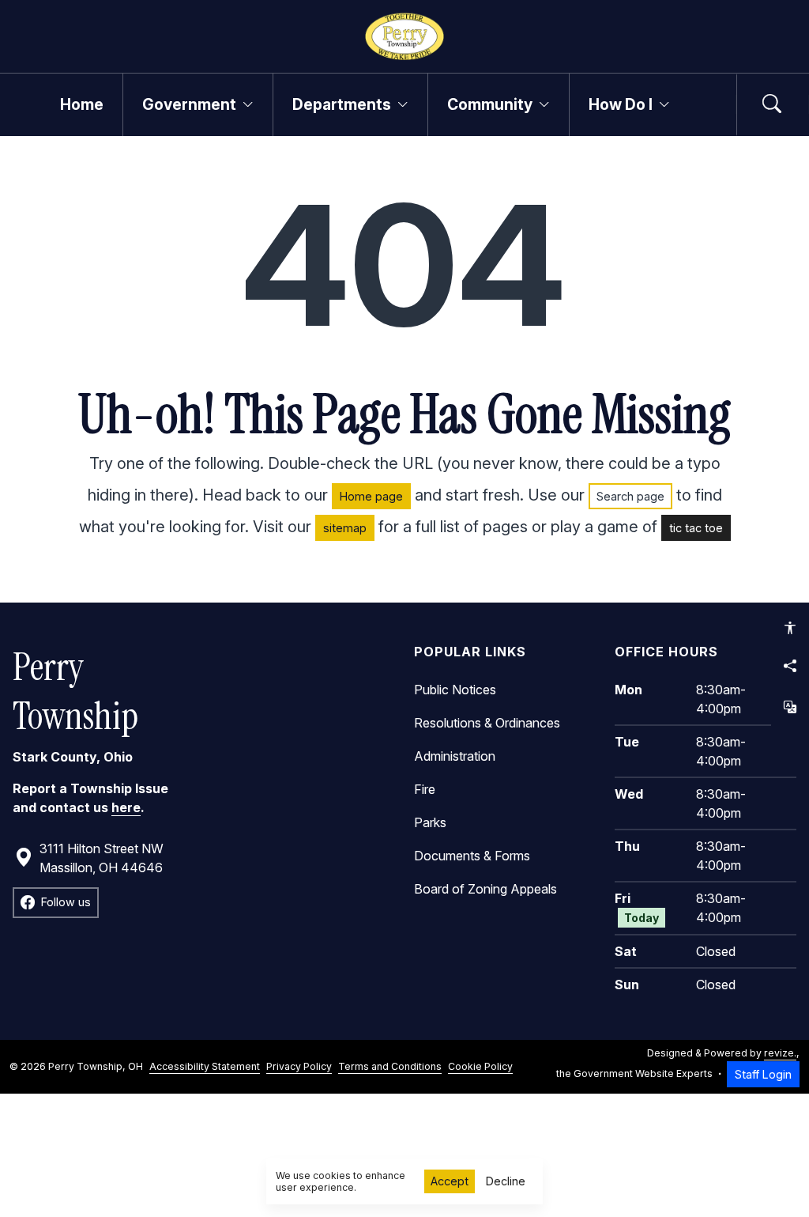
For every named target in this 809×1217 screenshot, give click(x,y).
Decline (505, 1181)
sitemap (345, 528)
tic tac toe (696, 528)
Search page (630, 496)
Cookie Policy (480, 1066)
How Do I (621, 104)
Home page (371, 496)
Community (489, 104)
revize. (780, 1053)
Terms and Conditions (390, 1066)
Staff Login (763, 1074)
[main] (404, 615)
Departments (341, 104)
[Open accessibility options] (790, 628)
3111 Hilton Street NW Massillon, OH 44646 (102, 858)
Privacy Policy (299, 1066)
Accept (449, 1181)
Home (81, 104)
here (126, 807)
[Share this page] (790, 666)
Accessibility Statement (204, 1066)
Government (189, 104)
